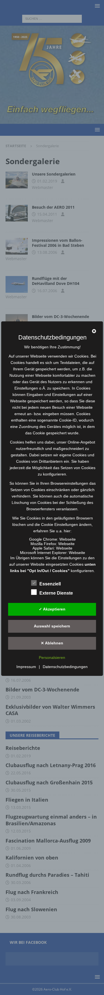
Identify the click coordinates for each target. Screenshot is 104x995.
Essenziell (50, 584)
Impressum (26, 666)
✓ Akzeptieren (52, 609)
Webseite (67, 539)
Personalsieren (52, 657)
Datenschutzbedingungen (65, 666)
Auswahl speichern (52, 626)
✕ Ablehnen (52, 643)
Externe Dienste (56, 593)
